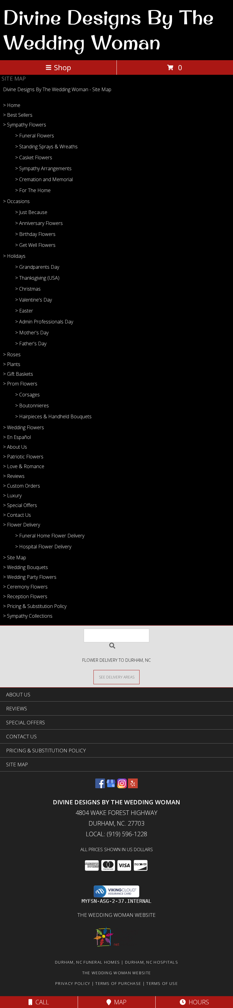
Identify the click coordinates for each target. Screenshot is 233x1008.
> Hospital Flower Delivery (43, 546)
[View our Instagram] (122, 786)
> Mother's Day (32, 332)
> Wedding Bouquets (25, 567)
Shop (62, 67)
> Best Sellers (17, 115)
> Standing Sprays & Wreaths (46, 146)
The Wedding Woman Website (116, 914)
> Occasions (16, 201)
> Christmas (28, 288)
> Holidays (14, 256)
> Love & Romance (23, 466)
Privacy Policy (72, 983)
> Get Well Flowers (35, 245)
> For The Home (33, 190)
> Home (11, 105)
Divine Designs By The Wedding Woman (108, 29)
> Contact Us (17, 515)
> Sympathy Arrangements (43, 168)
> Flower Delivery (21, 524)
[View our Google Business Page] (111, 786)
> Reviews (14, 476)
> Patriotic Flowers (23, 456)
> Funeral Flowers (34, 135)
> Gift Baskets (18, 374)
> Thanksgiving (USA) (37, 277)
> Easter (24, 310)
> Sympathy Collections (27, 616)
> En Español (17, 437)
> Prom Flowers (20, 383)
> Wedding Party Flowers (29, 577)
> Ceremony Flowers (25, 586)
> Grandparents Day (37, 267)
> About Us (15, 447)
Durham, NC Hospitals (151, 962)
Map (119, 1002)
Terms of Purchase (118, 983)
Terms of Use (162, 983)
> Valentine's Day (33, 299)
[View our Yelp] (133, 786)
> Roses (12, 354)
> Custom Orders (21, 485)
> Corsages (27, 394)
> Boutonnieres (32, 405)
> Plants (11, 364)
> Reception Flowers (25, 596)
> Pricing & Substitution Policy (34, 606)
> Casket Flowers (33, 157)
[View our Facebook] (100, 786)
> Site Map (14, 557)
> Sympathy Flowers (24, 124)
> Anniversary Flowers (39, 223)
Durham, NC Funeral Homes (87, 962)
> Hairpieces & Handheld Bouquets (53, 416)
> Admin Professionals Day (44, 321)
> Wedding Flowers (23, 427)
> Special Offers (20, 505)
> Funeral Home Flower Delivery (49, 535)
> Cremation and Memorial (44, 179)
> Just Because (31, 212)
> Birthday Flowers (35, 234)
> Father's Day (30, 343)
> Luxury (12, 495)
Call (40, 1002)
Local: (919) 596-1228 (116, 834)
